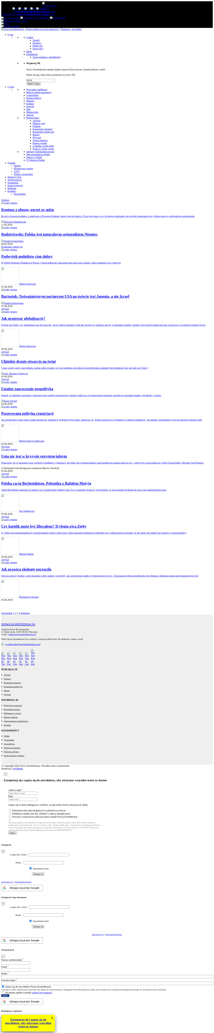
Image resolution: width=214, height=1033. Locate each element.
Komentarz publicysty (43, 132)
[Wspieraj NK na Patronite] (11, 18)
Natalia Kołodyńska (13, 241)
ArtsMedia (18, 768)
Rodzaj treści (32, 117)
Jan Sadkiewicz (27, 511)
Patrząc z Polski (34, 157)
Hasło (18, 862)
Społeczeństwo (33, 98)
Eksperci (37, 43)
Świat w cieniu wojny (43, 149)
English (15, 26)
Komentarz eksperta (42, 129)
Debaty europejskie (23, 174)
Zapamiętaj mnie (40, 868)
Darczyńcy (38, 48)
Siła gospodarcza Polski (38, 154)
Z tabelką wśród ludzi (43, 146)
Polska (7, 736)
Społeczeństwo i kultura (14, 755)
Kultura (30, 103)
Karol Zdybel (10, 401)
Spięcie (30, 115)
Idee (28, 109)
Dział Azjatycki (15, 185)
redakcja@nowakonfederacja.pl (22, 634)
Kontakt (12, 191)
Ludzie (29, 37)
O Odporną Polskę (35, 160)
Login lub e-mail (18, 854)
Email (5, 966)
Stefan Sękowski (27, 284)
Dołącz (13, 833)
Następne (25, 613)
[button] (5, 23)
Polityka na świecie (12, 748)
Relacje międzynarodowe (38, 92)
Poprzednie (6, 613)
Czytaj (11, 86)
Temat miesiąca (40, 140)
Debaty (17, 165)
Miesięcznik (32, 112)
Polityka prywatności (13, 705)
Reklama (12, 188)
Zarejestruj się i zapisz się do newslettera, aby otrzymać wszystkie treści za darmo (28, 1023)
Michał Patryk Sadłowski (31, 441)
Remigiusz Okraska (29, 597)
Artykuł (36, 120)
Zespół (36, 40)
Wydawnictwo (15, 180)
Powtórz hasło (9, 980)
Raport (36, 134)
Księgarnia (13, 182)
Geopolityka (9, 744)
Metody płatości (11, 717)
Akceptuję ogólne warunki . (28, 992)
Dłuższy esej (39, 123)
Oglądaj (11, 163)
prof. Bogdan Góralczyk (16, 373)
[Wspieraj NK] (58, 18)
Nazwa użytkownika (12, 960)
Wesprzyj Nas (14, 177)
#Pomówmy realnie (23, 168)
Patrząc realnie (40, 143)
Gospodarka (32, 95)
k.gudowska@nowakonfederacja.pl (22, 644)
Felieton (37, 126)
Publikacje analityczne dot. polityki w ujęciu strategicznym (41, 813)
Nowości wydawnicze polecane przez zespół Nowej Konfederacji (44, 816)
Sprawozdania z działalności (47, 57)
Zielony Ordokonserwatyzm (40, 151)
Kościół (30, 106)
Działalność (32, 54)
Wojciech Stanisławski (15, 222)
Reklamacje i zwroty (12, 713)
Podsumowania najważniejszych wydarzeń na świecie (38, 810)
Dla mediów (20, 194)
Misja (29, 51)
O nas (10, 34)
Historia (30, 101)
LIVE (17, 171)
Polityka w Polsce (11, 752)
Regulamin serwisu (12, 709)
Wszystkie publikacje (36, 89)
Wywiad (37, 137)
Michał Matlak (26, 554)
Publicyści (38, 46)
